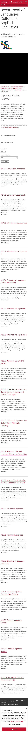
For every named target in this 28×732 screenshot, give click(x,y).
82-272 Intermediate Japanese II (14, 335)
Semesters (4, 149)
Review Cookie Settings (14, 724)
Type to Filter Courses (7, 142)
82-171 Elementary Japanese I (13, 169)
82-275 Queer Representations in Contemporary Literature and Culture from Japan (14, 392)
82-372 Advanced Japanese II (12, 535)
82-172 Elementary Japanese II (13, 195)
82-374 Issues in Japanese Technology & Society (11, 593)
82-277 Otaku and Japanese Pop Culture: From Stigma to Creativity (14, 423)
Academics (10, 90)
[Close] (26, 708)
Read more (4, 186)
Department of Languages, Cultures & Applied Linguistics (12, 18)
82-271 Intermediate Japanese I (13, 309)
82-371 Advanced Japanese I (12, 509)
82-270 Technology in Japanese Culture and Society (13, 281)
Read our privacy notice (17, 721)
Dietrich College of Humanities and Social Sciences (13, 35)
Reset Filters (4, 161)
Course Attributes (5, 155)
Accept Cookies (14, 729)
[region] (14, 719)
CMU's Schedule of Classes (10, 127)
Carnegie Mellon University (12, 2)
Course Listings (17, 90)
